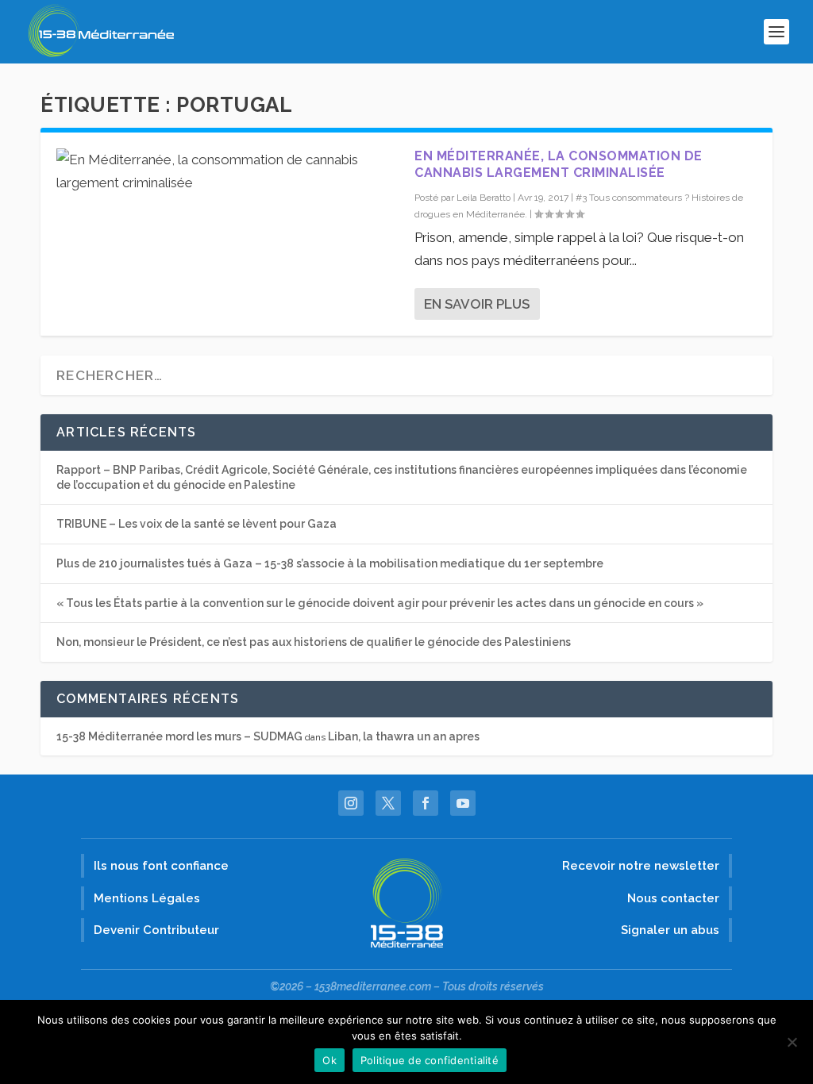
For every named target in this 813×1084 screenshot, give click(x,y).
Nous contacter (673, 898)
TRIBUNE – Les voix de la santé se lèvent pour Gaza (196, 523)
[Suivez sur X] (388, 803)
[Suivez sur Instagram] (351, 803)
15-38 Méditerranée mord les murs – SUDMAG (179, 736)
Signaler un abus (670, 930)
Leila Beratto (484, 197)
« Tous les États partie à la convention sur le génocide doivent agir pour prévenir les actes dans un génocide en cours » (379, 603)
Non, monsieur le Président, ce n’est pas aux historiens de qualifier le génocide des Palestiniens (313, 642)
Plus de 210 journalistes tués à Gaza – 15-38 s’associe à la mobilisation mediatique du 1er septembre (329, 563)
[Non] (791, 1042)
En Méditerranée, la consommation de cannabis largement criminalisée (558, 164)
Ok (329, 1060)
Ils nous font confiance (161, 866)
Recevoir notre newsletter (640, 866)
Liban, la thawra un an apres (404, 736)
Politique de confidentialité (429, 1060)
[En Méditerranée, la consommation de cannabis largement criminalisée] (227, 171)
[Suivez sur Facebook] (425, 803)
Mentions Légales (147, 898)
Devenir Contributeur (156, 930)
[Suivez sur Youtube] (463, 803)
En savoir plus (477, 304)
